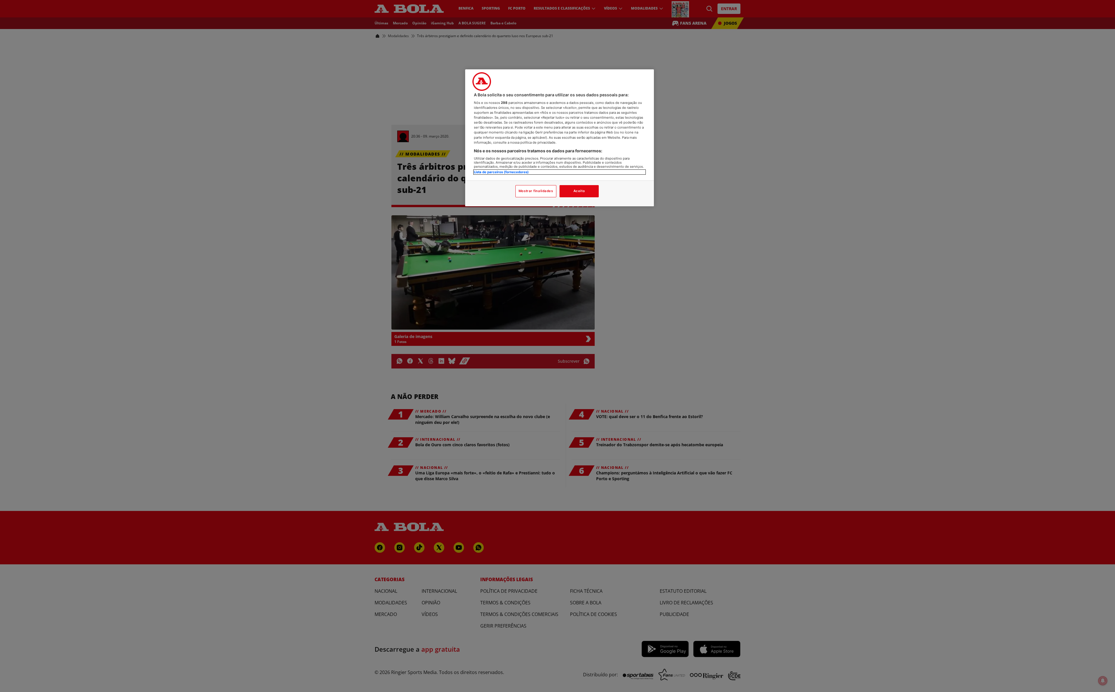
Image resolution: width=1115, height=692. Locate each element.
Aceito (579, 191)
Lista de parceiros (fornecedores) (501, 172)
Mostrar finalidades (536, 191)
